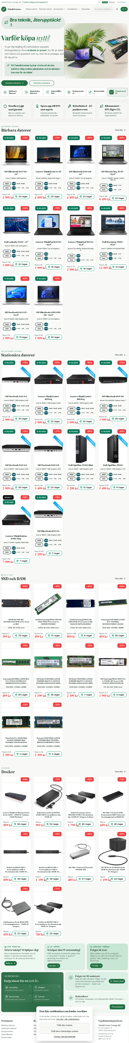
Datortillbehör (72, 9)
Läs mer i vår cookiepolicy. (68, 1019)
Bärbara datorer (31, 9)
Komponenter (58, 9)
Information (121, 2)
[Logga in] (117, 9)
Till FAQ (95, 966)
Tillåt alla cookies (64, 1025)
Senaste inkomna (13, 83)
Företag (111, 2)
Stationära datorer (45, 9)
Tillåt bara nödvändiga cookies (64, 1031)
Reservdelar (86, 9)
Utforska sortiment (42, 83)
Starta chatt (118, 981)
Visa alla (119, 130)
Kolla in (9, 963)
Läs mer (52, 966)
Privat (105, 2)
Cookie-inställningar (64, 1037)
